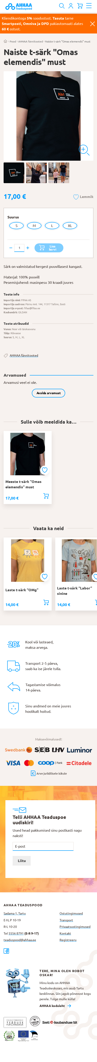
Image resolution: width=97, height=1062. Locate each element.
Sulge (92, 23)
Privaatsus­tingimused (75, 927)
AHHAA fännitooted (30, 41)
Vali (46, 495)
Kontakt (65, 933)
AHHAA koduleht (52, 1006)
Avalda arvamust (49, 393)
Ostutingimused (71, 913)
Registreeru (68, 940)
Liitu (22, 861)
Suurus (13, 217)
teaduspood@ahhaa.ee (20, 940)
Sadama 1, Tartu (15, 913)
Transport (66, 920)
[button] (83, 196)
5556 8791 (16, 933)
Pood (13, 41)
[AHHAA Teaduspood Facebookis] (30, 951)
